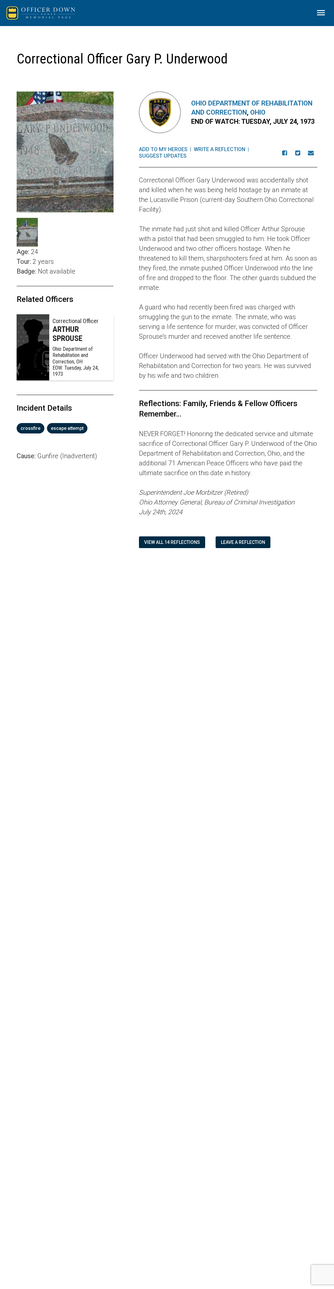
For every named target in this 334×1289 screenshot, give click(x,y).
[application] (65, 552)
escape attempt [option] (67, 428)
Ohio (258, 112)
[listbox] (65, 428)
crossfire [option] (30, 428)
